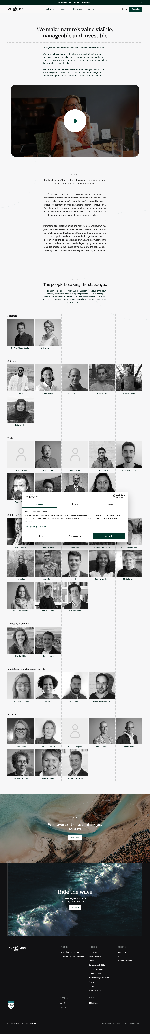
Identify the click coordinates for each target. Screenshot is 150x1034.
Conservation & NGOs (97, 965)
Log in (124, 9)
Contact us (136, 9)
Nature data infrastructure (70, 952)
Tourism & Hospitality (97, 990)
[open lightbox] (75, 121)
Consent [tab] (39, 504)
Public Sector (94, 986)
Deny (41, 536)
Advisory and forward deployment (72, 956)
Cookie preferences (107, 1023)
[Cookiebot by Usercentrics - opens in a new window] (115, 496)
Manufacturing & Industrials (99, 978)
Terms (132, 1023)
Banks (91, 961)
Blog (119, 956)
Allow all (108, 536)
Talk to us (75, 907)
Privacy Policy (31, 527)
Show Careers (74, 837)
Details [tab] (75, 504)
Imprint (42, 527)
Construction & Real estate (98, 969)
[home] (15, 9)
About (62, 1003)
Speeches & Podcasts (125, 961)
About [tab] (110, 504)
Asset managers (95, 956)
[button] (51, 9)
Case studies (122, 952)
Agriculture (93, 952)
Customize (73, 536)
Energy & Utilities (95, 973)
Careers (63, 1007)
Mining (91, 982)
